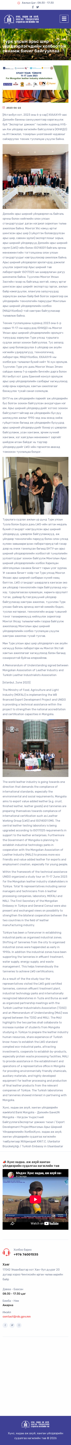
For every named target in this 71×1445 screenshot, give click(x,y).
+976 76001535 (26, 1254)
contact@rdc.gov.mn (17, 1316)
